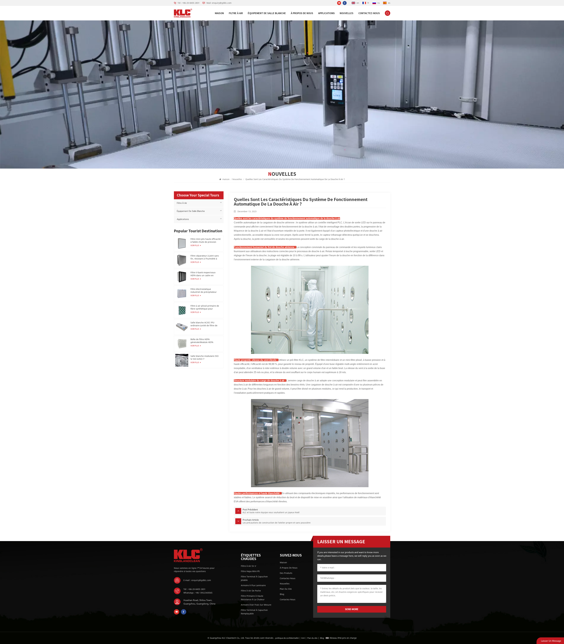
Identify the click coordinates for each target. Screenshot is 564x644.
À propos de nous (302, 13)
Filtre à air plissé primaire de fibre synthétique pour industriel (204, 307)
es (389, 2)
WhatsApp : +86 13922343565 (197, 592)
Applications (326, 13)
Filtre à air (236, 13)
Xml (303, 638)
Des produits (286, 573)
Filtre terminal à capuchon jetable (254, 578)
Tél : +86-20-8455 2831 (189, 2)
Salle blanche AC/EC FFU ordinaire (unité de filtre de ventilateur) (203, 324)
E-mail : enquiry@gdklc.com (197, 580)
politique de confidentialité (287, 638)
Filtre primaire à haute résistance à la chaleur (253, 598)
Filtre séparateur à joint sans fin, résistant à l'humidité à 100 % (204, 257)
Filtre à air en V (248, 566)
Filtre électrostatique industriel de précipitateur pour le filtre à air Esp (203, 291)
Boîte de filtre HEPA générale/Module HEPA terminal (201, 341)
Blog (282, 594)
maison (219, 13)
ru (378, 2)
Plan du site (286, 588)
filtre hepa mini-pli (250, 571)
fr (368, 2)
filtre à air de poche (251, 590)
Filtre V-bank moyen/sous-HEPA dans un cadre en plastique (203, 274)
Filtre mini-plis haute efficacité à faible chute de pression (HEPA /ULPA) (205, 240)
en (358, 2)
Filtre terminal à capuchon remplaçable (254, 612)
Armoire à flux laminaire (253, 585)
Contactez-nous (369, 13)
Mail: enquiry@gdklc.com (219, 2)
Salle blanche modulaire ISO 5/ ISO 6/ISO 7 (204, 357)
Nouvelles (346, 13)
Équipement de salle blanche (267, 13)
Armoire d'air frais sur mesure (256, 604)
